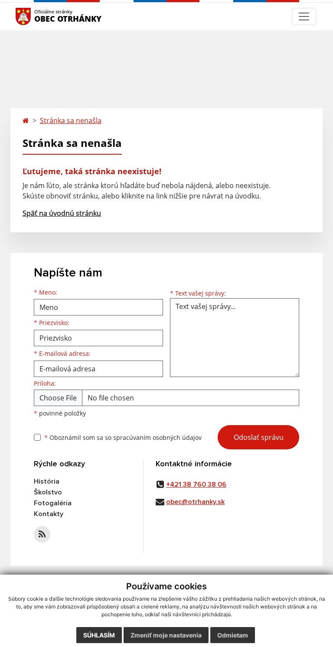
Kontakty (48, 513)
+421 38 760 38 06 (196, 484)
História (46, 481)
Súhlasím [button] (99, 635)
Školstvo (48, 492)
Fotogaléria (53, 503)
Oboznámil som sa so (123, 437)
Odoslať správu (259, 437)
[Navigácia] (304, 16)
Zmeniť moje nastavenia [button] (166, 635)
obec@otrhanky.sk (195, 501)
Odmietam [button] (232, 635)
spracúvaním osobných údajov (157, 437)
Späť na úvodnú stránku (62, 213)
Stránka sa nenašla (70, 120)
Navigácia (36, 16)
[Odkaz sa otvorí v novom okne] (42, 534)
